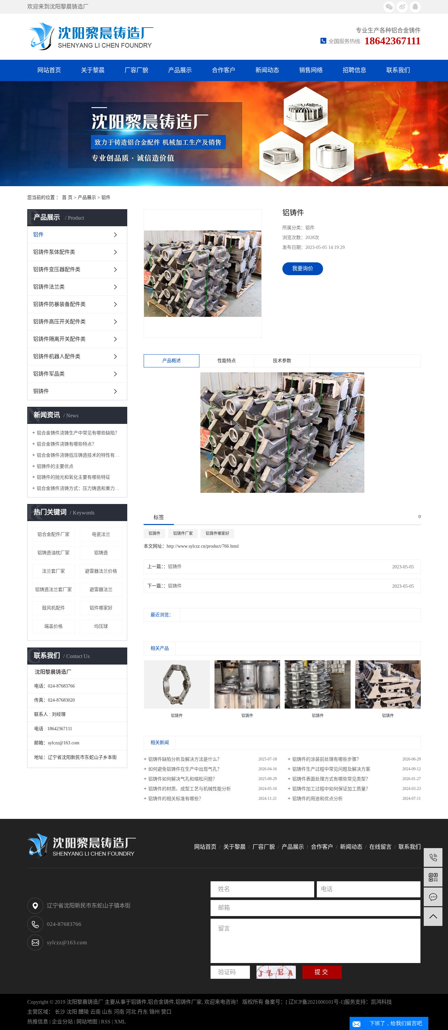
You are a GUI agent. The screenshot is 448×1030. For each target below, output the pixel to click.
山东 (107, 1012)
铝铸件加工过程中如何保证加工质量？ (331, 788)
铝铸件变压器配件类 (56, 269)
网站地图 (86, 1021)
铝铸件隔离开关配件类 (59, 339)
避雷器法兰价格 (101, 571)
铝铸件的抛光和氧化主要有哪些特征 (73, 477)
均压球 (101, 626)
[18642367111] (433, 857)
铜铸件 (41, 391)
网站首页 (49, 70)
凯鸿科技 (381, 1002)
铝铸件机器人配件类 (56, 356)
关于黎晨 (93, 70)
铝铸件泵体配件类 (54, 252)
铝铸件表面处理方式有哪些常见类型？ (331, 779)
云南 (95, 1012)
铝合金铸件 (161, 1002)
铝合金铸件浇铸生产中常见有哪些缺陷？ (78, 432)
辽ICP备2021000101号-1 (316, 1002)
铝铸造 (101, 552)
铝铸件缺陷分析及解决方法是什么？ (185, 759)
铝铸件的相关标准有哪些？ (175, 798)
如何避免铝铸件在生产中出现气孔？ (185, 769)
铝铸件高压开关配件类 (59, 321)
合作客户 (223, 70)
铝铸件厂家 (183, 533)
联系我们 (398, 70)
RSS (106, 1021)
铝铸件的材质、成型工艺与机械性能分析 (189, 788)
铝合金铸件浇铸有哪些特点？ (66, 444)
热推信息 (37, 1021)
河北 (131, 1012)
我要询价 (302, 268)
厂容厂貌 (136, 70)
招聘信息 (354, 70)
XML (120, 1021)
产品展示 (180, 70)
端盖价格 (53, 626)
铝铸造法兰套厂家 (53, 589)
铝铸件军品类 (49, 374)
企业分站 (62, 1021)
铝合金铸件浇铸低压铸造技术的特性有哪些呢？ (79, 455)
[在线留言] (433, 897)
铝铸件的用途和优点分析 (317, 798)
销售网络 (311, 70)
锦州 (154, 1012)
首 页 (67, 197)
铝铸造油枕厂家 (53, 552)
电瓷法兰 (101, 534)
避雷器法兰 (101, 589)
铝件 (106, 197)
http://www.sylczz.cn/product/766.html (203, 546)
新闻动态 (267, 70)
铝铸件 (154, 533)
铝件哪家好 (101, 607)
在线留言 (380, 847)
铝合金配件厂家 (53, 534)
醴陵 (83, 1012)
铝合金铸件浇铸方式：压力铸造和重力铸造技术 (79, 488)
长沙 (60, 1012)
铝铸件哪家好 (217, 533)
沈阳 (72, 1012)
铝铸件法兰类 (49, 287)
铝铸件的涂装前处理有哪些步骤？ (326, 759)
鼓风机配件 (53, 607)
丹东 (142, 1012)
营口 (166, 1012)
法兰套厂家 (53, 571)
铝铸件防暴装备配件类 (59, 304)
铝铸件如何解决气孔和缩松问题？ (182, 779)
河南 (119, 1012)
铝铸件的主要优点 (55, 466)
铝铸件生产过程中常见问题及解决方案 (331, 769)
